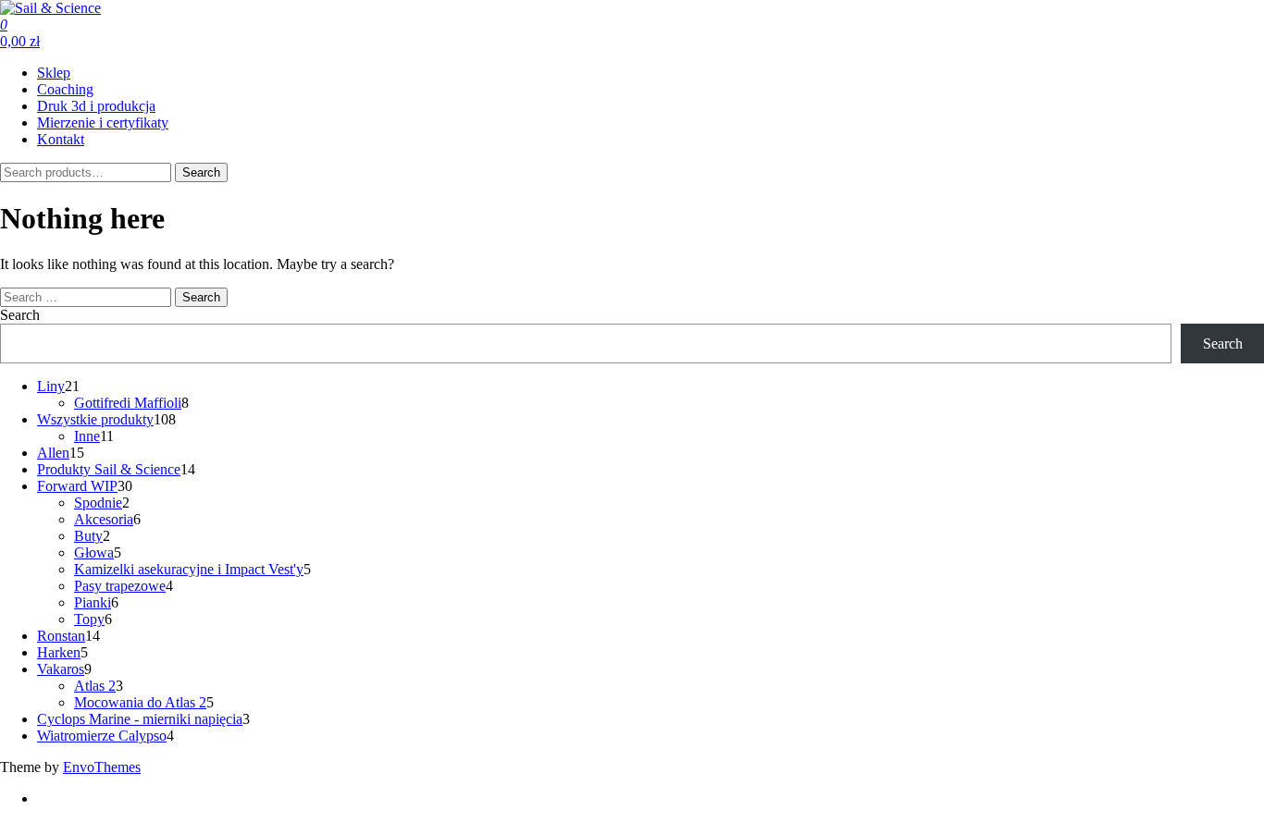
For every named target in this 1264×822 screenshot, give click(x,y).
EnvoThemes (102, 767)
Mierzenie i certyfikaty (102, 122)
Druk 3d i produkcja (96, 106)
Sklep (53, 72)
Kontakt (60, 139)
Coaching (65, 89)
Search (201, 172)
